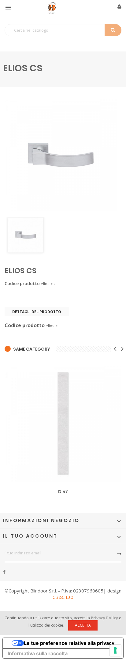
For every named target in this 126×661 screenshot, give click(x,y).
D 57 (63, 492)
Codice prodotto (22, 283)
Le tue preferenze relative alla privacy (69, 643)
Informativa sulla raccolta (38, 653)
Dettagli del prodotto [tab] (36, 311)
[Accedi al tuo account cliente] (119, 6)
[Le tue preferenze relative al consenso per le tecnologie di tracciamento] (115, 650)
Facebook (4, 572)
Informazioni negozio (41, 520)
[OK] (119, 553)
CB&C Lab (63, 597)
